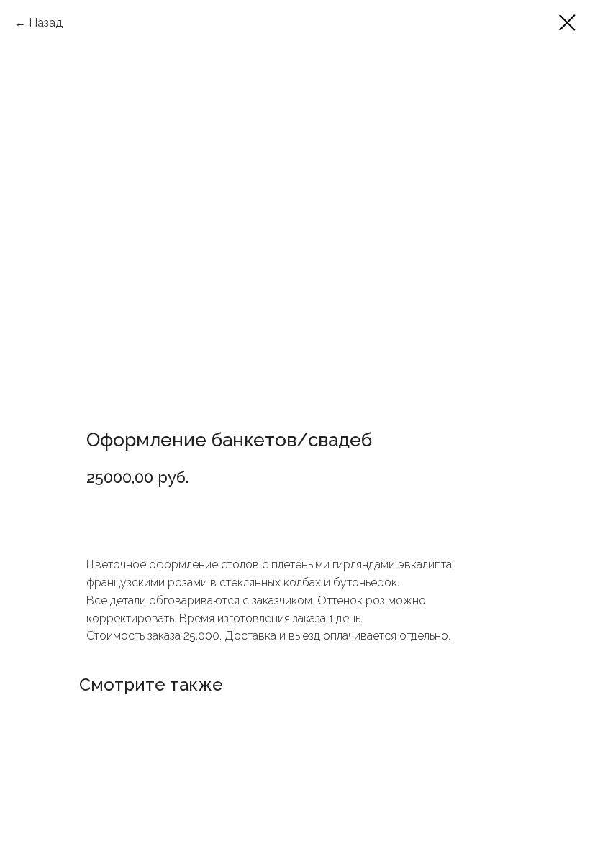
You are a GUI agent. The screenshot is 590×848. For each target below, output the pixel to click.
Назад (46, 22)
